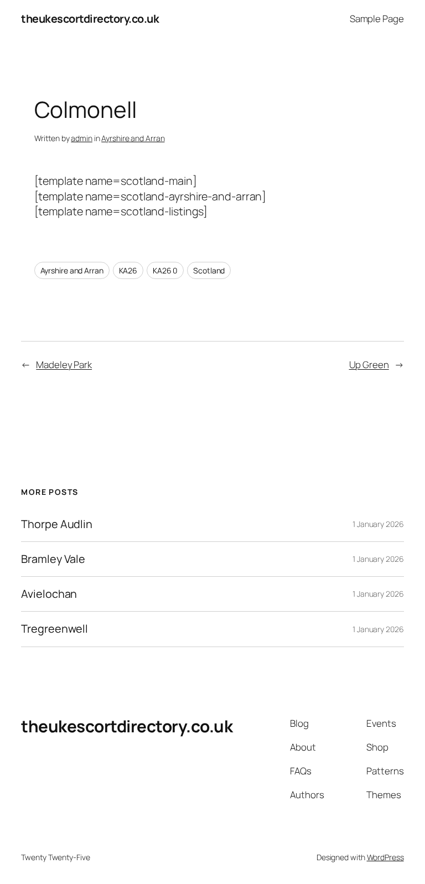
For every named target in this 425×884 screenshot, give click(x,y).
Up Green (369, 364)
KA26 (128, 270)
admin (81, 138)
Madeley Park (64, 364)
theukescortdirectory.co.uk (90, 18)
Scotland (209, 270)
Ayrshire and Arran (132, 138)
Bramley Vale (53, 559)
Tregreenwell (54, 629)
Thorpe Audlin (56, 524)
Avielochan (49, 594)
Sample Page (377, 18)
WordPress (385, 857)
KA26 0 (165, 270)
